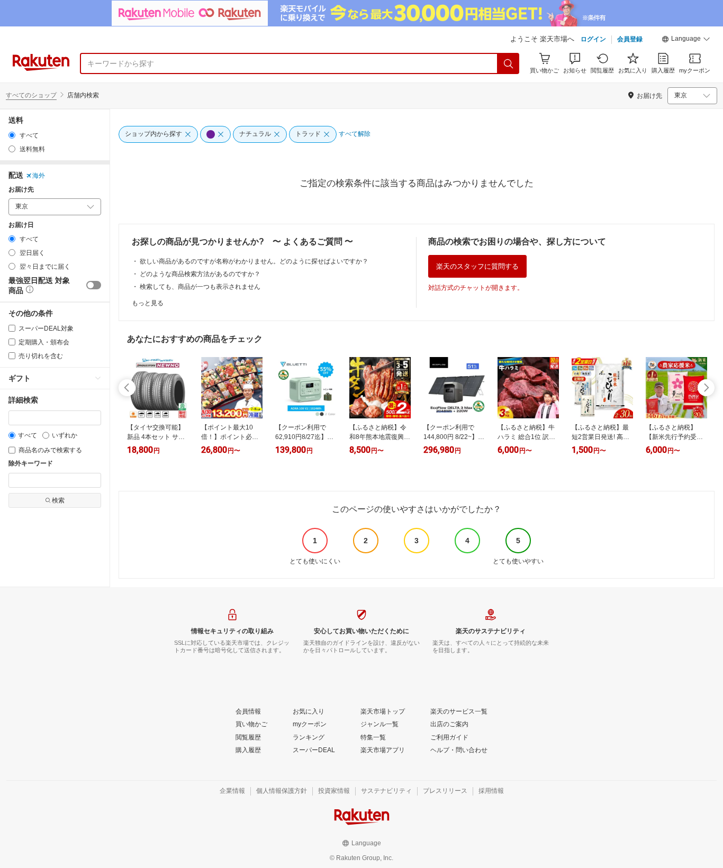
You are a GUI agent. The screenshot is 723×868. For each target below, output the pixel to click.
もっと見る (148, 303)
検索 (58, 500)
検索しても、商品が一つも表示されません (200, 286)
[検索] (508, 63)
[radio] (11, 135)
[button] (686, 40)
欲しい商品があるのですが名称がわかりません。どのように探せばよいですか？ (254, 261)
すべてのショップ (31, 95)
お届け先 (21, 189)
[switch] (93, 285)
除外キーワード (30, 463)
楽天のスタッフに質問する (477, 266)
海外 (38, 175)
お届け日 (21, 225)
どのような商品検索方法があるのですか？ (200, 274)
